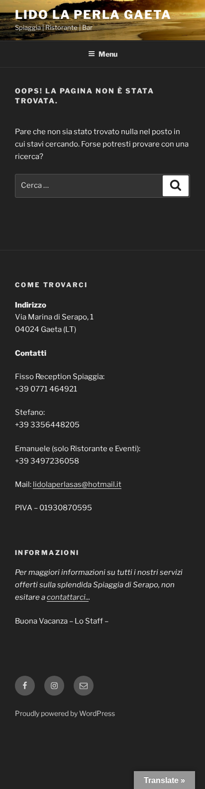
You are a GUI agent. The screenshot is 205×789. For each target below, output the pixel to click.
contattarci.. (68, 597)
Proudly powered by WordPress (65, 713)
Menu (108, 54)
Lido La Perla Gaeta (93, 14)
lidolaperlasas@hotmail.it (77, 484)
